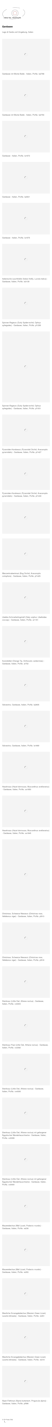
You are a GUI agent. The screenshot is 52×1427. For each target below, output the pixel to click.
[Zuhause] (13, 13)
